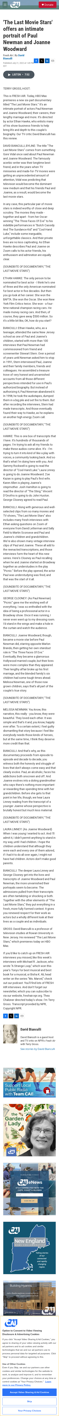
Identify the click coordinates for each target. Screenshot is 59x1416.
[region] (29, 1366)
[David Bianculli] (10, 1034)
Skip (29, 1401)
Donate (49, 4)
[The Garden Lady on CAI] (29, 1130)
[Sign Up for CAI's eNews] (29, 1189)
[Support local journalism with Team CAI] (29, 1082)
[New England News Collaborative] (29, 1248)
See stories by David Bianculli (37, 1049)
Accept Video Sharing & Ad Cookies (29, 1392)
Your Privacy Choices (29, 1410)
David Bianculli (30, 1029)
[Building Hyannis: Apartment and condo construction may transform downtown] (29, 1298)
